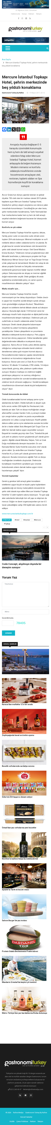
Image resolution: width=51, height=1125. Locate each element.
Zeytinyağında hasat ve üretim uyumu (18, 735)
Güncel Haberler (26, 1117)
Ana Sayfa (6, 59)
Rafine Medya (18, 1113)
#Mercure (37, 520)
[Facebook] (18, 18)
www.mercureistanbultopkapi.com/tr (17, 514)
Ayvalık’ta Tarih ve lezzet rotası (15, 890)
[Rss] (20, 1096)
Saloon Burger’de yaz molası (14, 920)
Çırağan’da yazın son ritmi (19, 669)
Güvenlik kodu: (8, 618)
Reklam (31, 14)
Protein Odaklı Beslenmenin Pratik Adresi (20, 951)
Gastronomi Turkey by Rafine (13, 93)
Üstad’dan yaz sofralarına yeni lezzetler (19, 828)
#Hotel (17, 520)
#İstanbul (26, 520)
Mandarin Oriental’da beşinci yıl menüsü (19, 982)
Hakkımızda (15, 14)
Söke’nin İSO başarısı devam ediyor (17, 797)
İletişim (39, 14)
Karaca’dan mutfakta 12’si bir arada (17, 704)
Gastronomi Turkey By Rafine (36, 1113)
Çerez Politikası (22, 1121)
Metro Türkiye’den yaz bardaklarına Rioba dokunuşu (24, 1013)
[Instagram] (22, 18)
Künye (24, 14)
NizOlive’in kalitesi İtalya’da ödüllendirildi (20, 859)
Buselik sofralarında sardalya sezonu (18, 766)
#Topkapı (7, 524)
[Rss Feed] (30, 18)
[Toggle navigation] (7, 48)
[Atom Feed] (26, 18)
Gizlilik (12, 1121)
